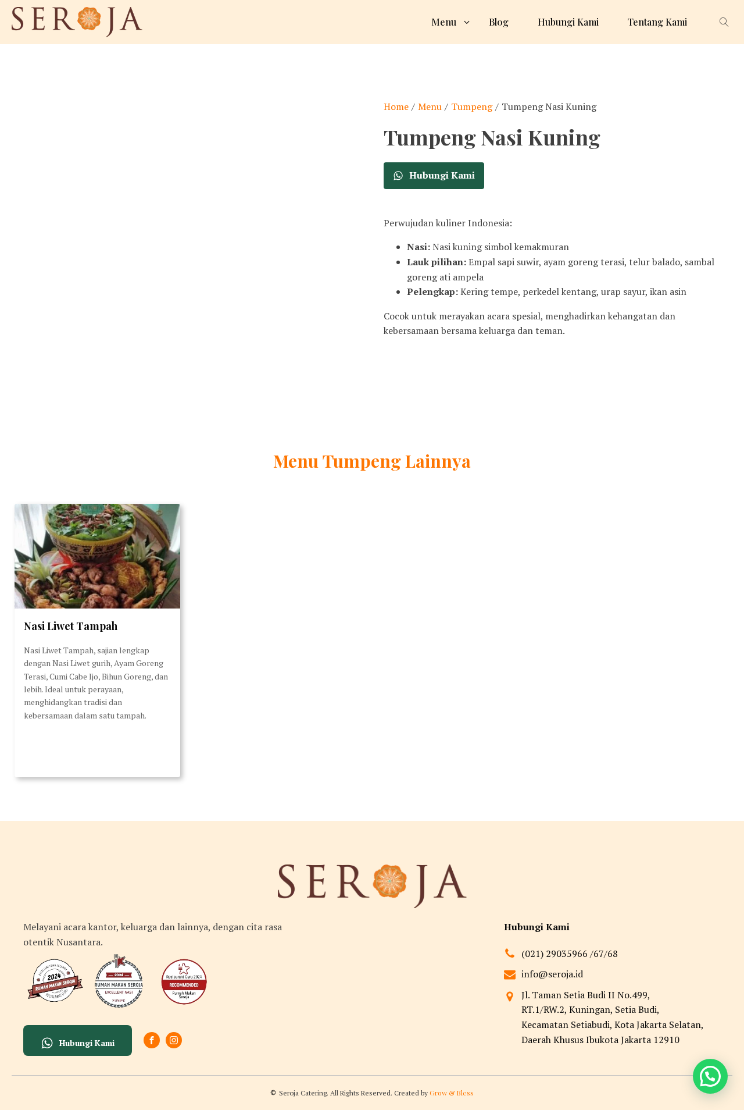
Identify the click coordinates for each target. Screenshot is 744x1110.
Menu (430, 106)
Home (396, 106)
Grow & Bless (452, 1092)
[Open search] (724, 22)
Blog (499, 22)
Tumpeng (471, 106)
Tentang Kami (657, 22)
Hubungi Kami (568, 22)
